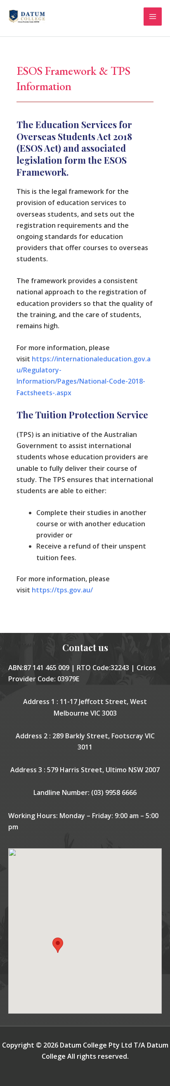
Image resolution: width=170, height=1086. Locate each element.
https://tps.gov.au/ (62, 589)
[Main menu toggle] (153, 16)
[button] (57, 945)
